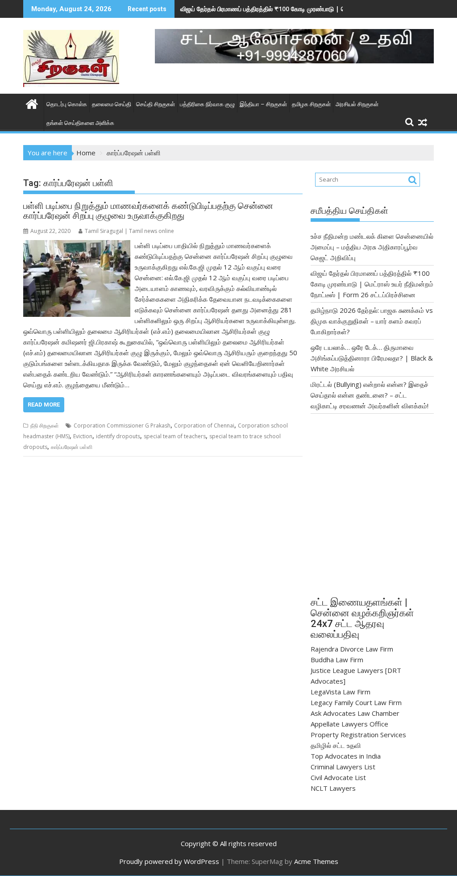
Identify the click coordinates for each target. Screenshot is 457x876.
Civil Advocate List (338, 777)
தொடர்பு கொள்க (66, 104)
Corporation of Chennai (204, 425)
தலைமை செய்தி (111, 104)
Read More (44, 404)
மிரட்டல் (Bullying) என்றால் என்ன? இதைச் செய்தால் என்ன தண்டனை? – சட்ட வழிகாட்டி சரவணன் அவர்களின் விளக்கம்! (369, 395)
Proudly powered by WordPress (169, 861)
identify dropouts (118, 436)
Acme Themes (316, 861)
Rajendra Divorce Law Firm (352, 648)
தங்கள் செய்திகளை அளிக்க (80, 123)
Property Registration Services (358, 734)
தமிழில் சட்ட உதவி (336, 745)
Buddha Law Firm (337, 659)
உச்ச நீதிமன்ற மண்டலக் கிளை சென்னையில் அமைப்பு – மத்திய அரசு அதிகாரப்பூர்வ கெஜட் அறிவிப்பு (372, 247)
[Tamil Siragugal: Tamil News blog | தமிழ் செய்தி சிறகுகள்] (32, 102)
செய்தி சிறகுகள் (155, 104)
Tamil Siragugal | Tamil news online (129, 231)
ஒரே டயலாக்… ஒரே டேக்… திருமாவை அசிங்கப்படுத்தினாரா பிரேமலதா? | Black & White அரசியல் (372, 358)
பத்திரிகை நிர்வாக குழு (207, 104)
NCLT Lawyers (333, 788)
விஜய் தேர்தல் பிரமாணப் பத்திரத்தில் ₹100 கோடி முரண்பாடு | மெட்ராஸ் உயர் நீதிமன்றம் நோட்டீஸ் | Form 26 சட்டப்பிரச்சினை (372, 284)
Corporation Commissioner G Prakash (122, 425)
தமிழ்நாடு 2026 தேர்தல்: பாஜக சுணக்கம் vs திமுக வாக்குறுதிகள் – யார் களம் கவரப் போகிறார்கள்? (372, 321)
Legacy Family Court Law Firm (356, 702)
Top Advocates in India (346, 755)
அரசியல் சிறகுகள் (357, 104)
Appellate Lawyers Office (349, 723)
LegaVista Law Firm (340, 691)
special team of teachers (175, 436)
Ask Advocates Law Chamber (355, 713)
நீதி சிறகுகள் (44, 425)
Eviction (82, 436)
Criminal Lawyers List (343, 766)
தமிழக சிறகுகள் (311, 104)
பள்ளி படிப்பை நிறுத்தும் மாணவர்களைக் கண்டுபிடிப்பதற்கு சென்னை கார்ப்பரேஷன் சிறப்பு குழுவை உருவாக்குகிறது (148, 210)
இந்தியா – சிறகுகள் (263, 104)
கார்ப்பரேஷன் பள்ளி (71, 447)
